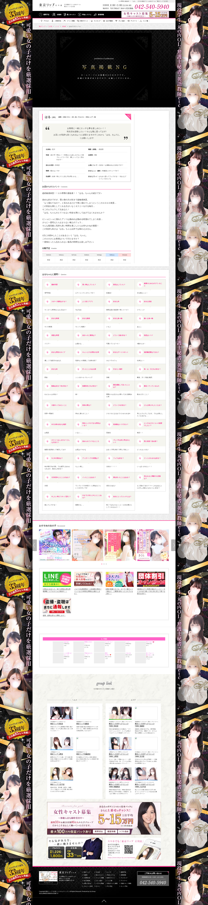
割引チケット (84, 21)
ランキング (97, 21)
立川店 (98, 872)
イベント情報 (71, 21)
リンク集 (145, 21)
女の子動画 (109, 21)
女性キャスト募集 (112, 883)
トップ (109, 872)
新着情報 (101, 14)
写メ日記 (109, 886)
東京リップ (87, 872)
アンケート (134, 21)
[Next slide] (173, 545)
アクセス (46, 21)
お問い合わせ (87, 883)
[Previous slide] (34, 545)
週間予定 (46, 14)
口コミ (98, 886)
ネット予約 (124, 886)
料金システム (86, 14)
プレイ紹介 (121, 21)
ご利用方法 (58, 21)
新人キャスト (71, 14)
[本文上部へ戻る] (104, 901)
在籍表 (59, 14)
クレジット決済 (88, 886)
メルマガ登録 (100, 883)
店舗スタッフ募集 (126, 883)
